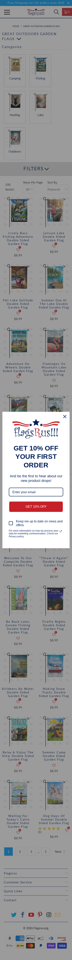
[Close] (65, 416)
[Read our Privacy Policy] (60, 531)
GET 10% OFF (36, 506)
